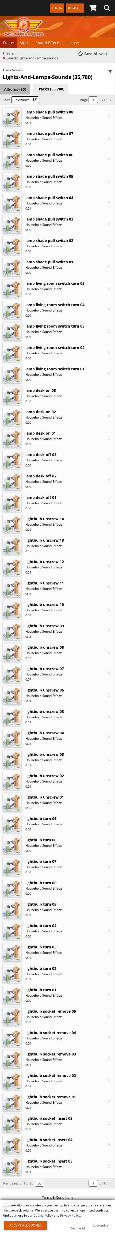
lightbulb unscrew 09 (44, 625)
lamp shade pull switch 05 (49, 176)
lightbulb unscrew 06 (44, 690)
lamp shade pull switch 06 (49, 154)
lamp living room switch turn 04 (55, 304)
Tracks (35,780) (50, 89)
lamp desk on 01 (40, 433)
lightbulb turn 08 (40, 839)
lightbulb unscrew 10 (44, 604)
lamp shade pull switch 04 (49, 197)
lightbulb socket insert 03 (48, 1161)
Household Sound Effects (44, 117)
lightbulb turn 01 (40, 989)
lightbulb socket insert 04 (48, 1139)
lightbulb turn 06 (40, 882)
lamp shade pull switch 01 (49, 261)
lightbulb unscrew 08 (44, 647)
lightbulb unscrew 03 (44, 754)
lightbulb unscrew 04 (44, 732)
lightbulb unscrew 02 (44, 775)
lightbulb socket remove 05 (50, 1011)
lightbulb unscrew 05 (44, 711)
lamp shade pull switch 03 (49, 219)
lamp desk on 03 (40, 390)
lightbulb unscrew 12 (44, 561)
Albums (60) (15, 89)
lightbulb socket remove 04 (50, 1032)
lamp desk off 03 (40, 454)
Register (75, 8)
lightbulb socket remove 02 (50, 1075)
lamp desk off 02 (40, 476)
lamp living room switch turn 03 (55, 326)
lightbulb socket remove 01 (50, 1096)
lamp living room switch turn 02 (55, 347)
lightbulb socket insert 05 (48, 1118)
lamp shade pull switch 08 (49, 112)
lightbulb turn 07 (40, 861)
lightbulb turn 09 (40, 818)
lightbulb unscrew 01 (44, 797)
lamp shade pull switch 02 (49, 240)
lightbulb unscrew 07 (44, 668)
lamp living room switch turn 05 (55, 283)
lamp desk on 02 (40, 411)
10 (25, 1183)
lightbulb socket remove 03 (50, 1054)
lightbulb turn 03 (40, 947)
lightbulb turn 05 (40, 904)
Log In (57, 8)
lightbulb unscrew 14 (44, 518)
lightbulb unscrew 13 (44, 540)
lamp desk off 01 (40, 497)
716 (104, 99)
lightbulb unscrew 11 (44, 583)
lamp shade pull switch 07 (49, 133)
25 (31, 1183)
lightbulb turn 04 (40, 925)
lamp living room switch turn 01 (55, 368)
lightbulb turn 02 (40, 968)
